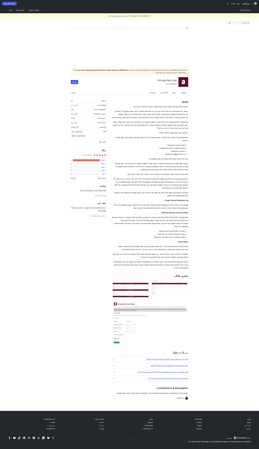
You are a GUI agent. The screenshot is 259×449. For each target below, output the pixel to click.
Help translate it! (116, 16)
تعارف (249, 419)
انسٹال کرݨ (164, 93)
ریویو (174, 93)
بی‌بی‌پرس (51, 425)
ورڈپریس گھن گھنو (9, 3)
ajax (73, 131)
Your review (101, 178)
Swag (101, 429)
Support (150, 422)
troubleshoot (81, 136)
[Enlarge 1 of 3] (185, 282)
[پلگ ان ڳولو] (229, 23)
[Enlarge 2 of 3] (146, 282)
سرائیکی (229, 438)
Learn (151, 419)
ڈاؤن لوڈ (74, 82)
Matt (52, 422)
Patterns (199, 429)
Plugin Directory (245, 10)
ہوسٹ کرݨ (247, 425)
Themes (199, 422)
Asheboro (172, 84)
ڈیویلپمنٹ (152, 93)
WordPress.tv (147, 429)
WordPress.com (49, 419)
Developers (149, 425)
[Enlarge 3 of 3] (185, 303)
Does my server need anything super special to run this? (167, 359)
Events (101, 422)
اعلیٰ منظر (102, 142)
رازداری (248, 429)
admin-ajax (79, 131)
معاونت (73, 93)
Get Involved (99, 419)
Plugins (199, 425)
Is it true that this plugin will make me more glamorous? (168, 378)
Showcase (198, 419)
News (249, 422)
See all (73, 178)
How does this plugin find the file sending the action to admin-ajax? (163, 372)
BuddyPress (50, 429)
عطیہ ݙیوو (100, 425)
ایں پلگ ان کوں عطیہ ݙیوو (98, 215)
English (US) (75, 127)
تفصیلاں (183, 93)
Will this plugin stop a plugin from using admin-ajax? (169, 366)
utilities (74, 136)
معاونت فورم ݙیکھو (100, 195)
